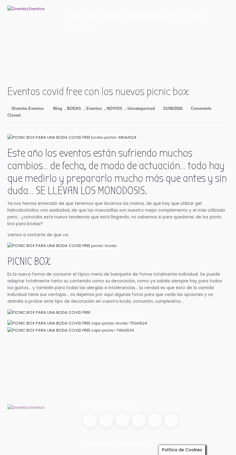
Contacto (78, 28)
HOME (74, 16)
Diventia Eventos (27, 108)
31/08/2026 (172, 108)
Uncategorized (141, 108)
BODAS (74, 108)
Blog (57, 108)
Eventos (94, 108)
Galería (196, 16)
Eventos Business (103, 16)
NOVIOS (114, 108)
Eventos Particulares (154, 16)
